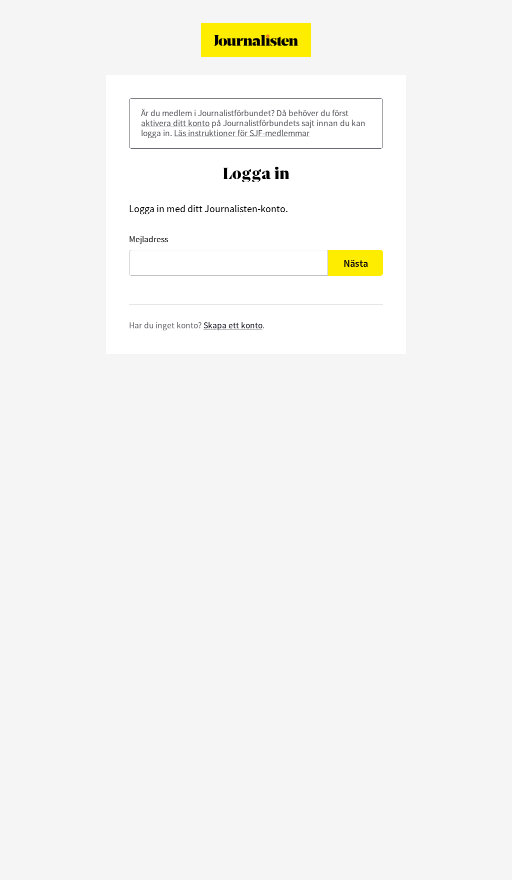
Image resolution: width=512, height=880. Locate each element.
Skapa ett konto (233, 325)
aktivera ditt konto (175, 123)
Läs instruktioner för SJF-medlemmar (242, 133)
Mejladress (148, 239)
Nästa (356, 263)
